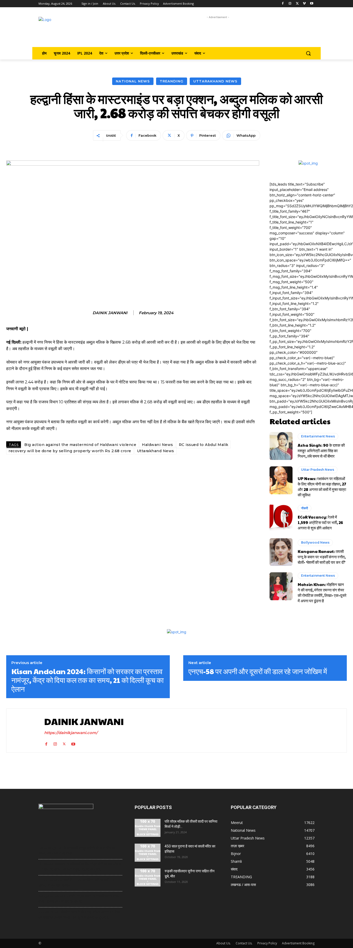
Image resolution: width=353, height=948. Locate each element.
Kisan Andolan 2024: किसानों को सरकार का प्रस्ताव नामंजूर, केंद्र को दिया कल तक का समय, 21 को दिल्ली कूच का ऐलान (87, 680)
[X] (297, 4)
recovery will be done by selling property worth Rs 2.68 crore (70, 451)
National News (133, 81)
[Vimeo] (304, 4)
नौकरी (304, 508)
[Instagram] (290, 4)
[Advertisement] (218, 31)
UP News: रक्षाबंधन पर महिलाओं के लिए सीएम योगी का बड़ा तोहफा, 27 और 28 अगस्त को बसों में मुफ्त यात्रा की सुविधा (322, 486)
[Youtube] (311, 4)
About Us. (223, 943)
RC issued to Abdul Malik (203, 444)
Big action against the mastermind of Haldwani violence (80, 444)
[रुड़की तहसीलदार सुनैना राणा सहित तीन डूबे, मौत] (147, 877)
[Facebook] (283, 4)
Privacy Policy (267, 943)
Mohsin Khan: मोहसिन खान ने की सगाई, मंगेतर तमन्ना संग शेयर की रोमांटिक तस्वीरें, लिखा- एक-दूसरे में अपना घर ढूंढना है (322, 592)
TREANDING (171, 81)
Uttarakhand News (215, 81)
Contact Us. (244, 943)
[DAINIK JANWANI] (24, 730)
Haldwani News (157, 444)
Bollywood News (315, 542)
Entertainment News (318, 436)
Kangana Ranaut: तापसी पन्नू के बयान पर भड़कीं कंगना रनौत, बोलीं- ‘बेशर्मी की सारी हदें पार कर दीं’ (322, 557)
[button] (308, 53)
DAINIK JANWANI (110, 313)
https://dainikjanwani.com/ (71, 732)
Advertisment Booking (298, 943)
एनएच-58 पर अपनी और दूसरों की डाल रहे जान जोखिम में (257, 671)
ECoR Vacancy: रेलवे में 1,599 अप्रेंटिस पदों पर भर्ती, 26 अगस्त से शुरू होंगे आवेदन (320, 522)
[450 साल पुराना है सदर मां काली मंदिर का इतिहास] (147, 853)
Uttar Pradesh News (317, 470)
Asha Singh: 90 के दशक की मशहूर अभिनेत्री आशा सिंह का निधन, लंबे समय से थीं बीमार (321, 450)
